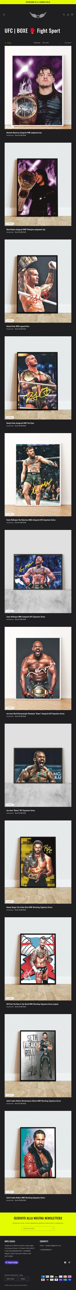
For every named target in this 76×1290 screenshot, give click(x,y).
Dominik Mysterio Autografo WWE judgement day (24, 133)
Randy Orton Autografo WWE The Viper (20, 423)
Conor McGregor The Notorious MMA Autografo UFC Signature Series (31, 520)
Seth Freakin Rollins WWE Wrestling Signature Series (25, 1198)
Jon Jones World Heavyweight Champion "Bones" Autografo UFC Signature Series (35, 714)
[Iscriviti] (53, 1228)
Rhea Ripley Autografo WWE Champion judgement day (25, 229)
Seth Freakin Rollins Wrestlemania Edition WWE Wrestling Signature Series (33, 1101)
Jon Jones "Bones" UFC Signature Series (20, 810)
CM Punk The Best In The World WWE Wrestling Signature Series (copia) (32, 1004)
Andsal (11, 1285)
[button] (4, 15)
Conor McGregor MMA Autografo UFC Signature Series (25, 617)
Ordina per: (37, 43)
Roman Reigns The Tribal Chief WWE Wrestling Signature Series (29, 907)
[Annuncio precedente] (4, 2)
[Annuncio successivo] (72, 2)
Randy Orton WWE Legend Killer (17, 326)
